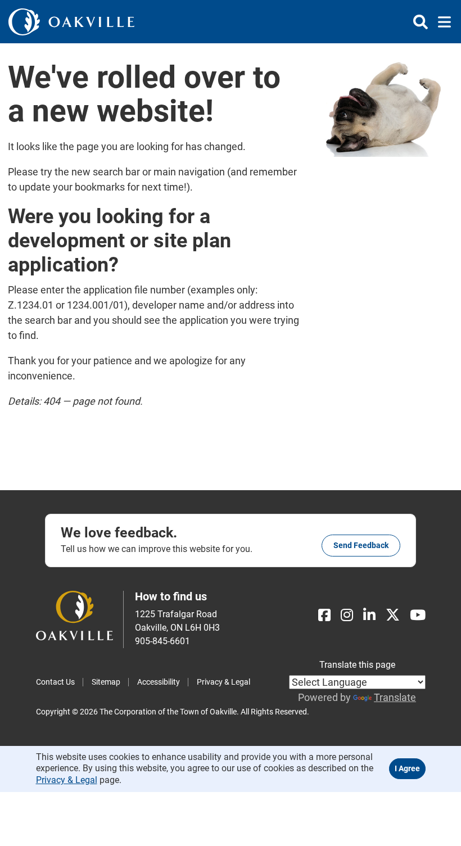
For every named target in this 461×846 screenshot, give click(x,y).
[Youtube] (418, 615)
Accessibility (158, 681)
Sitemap (106, 681)
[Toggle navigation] (441, 22)
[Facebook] (324, 615)
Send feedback (360, 545)
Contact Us (55, 681)
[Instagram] (347, 615)
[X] (393, 615)
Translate (395, 697)
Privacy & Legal (223, 681)
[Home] (71, 21)
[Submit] (420, 21)
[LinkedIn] (369, 615)
